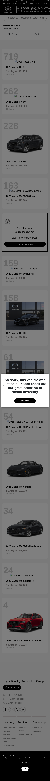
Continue (25, 401)
